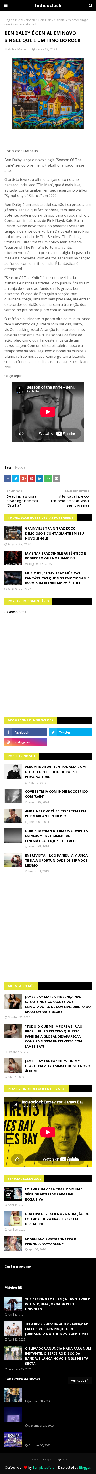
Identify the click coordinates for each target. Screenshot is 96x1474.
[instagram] (25, 742)
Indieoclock (48, 5)
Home (33, 1460)
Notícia (30, 20)
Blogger (84, 1467)
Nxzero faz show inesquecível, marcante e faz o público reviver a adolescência (57, 1415)
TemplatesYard (43, 1467)
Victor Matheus (19, 49)
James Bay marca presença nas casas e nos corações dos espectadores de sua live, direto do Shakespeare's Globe (58, 1004)
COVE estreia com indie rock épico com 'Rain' (56, 794)
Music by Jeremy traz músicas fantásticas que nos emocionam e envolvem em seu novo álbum (57, 578)
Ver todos (78, 1380)
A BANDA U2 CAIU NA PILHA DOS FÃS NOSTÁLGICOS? (55, 1437)
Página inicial (13, 20)
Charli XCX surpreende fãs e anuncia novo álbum (50, 1241)
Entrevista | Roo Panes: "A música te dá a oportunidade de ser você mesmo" (56, 860)
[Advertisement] (48, 928)
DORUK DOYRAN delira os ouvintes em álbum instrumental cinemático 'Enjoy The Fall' (56, 835)
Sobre (47, 1460)
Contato (62, 1460)
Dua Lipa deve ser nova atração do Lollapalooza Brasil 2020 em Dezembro (57, 1218)
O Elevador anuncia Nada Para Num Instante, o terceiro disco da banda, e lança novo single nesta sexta (58, 1356)
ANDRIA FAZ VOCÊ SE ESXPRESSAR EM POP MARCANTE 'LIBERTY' (55, 813)
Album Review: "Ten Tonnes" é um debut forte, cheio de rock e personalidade (55, 771)
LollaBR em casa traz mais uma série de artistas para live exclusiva (54, 1194)
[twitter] (70, 732)
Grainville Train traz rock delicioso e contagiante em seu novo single (54, 533)
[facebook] (25, 732)
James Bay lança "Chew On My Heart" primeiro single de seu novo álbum (57, 1066)
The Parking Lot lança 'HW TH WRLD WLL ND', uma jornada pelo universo (57, 1304)
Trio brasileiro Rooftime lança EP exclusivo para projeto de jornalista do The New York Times (57, 1328)
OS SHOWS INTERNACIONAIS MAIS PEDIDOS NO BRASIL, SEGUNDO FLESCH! (57, 1393)
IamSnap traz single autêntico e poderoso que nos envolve (55, 556)
